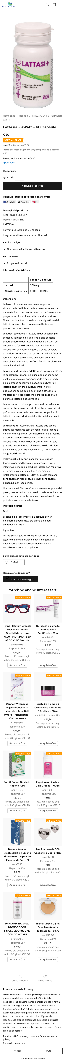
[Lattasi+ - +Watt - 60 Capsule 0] (32, 65)
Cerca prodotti (20, 980)
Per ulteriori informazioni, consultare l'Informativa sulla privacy (30, 1038)
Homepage (9, 115)
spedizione (9, 162)
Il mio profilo (45, 980)
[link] (33, 1057)
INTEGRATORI (39, 115)
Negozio (23, 115)
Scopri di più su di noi (14, 1043)
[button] (10, 4)
